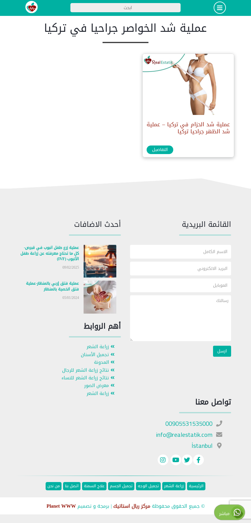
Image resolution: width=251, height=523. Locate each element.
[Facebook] (198, 461)
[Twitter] (187, 461)
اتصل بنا (72, 486)
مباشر (225, 514)
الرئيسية (196, 486)
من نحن (53, 486)
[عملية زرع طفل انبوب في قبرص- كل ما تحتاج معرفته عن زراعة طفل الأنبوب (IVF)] (100, 262)
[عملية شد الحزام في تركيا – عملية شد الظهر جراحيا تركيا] (188, 86)
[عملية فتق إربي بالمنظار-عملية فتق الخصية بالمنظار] (100, 298)
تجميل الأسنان (96, 355)
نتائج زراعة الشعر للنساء (86, 378)
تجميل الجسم (121, 486)
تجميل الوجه (148, 486)
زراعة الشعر (99, 347)
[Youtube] (175, 461)
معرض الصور (97, 385)
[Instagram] (163, 461)
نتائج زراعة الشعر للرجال (86, 370)
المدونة (102, 362)
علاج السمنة (94, 486)
